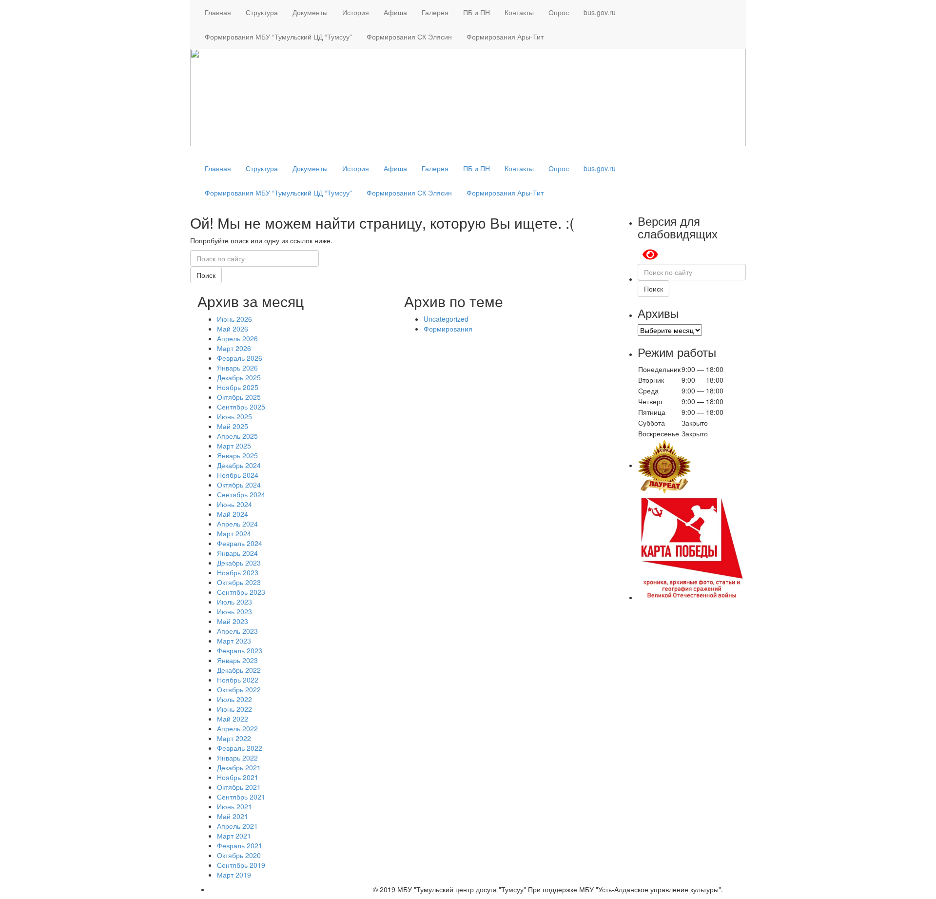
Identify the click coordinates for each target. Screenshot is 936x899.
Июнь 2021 (234, 806)
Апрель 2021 (237, 826)
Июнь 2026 (234, 319)
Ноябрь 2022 (237, 679)
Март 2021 (234, 835)
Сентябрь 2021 (241, 796)
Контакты (519, 12)
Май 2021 (232, 816)
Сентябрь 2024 (241, 494)
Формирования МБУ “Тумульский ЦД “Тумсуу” (278, 36)
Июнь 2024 (234, 504)
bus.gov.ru (600, 12)
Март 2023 (234, 640)
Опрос (558, 12)
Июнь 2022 (234, 709)
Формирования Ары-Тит (505, 36)
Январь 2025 (237, 455)
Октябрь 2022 (239, 689)
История (355, 12)
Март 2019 (234, 874)
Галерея (435, 12)
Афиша (395, 12)
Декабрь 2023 (239, 562)
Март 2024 (234, 533)
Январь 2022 (237, 757)
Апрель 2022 (237, 728)
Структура (262, 12)
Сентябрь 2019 (241, 865)
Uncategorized (446, 319)
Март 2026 (234, 348)
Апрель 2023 (237, 631)
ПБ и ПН (476, 12)
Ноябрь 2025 (237, 387)
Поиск (205, 275)
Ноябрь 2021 (237, 777)
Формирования (448, 328)
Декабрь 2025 (239, 377)
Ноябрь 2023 (237, 572)
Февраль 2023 (239, 650)
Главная (218, 12)
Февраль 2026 (239, 358)
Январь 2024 (237, 553)
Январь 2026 (237, 367)
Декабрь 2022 (239, 670)
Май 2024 (232, 514)
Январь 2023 (237, 660)
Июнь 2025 (234, 416)
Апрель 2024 (237, 523)
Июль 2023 (234, 601)
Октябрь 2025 (239, 397)
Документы (310, 12)
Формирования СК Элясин (409, 36)
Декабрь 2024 (239, 465)
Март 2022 (234, 738)
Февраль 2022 (239, 748)
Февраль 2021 (239, 845)
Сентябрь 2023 (241, 592)
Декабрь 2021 (239, 767)
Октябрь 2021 (239, 787)
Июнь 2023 (234, 611)
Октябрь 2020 (239, 855)
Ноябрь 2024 (237, 475)
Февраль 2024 (239, 543)
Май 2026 (232, 328)
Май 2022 (232, 718)
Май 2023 (232, 621)
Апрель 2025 (237, 436)
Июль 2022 (234, 699)
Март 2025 (234, 445)
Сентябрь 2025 (241, 406)
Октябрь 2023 (239, 582)
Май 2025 (232, 426)
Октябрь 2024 (239, 484)
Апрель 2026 (237, 338)
